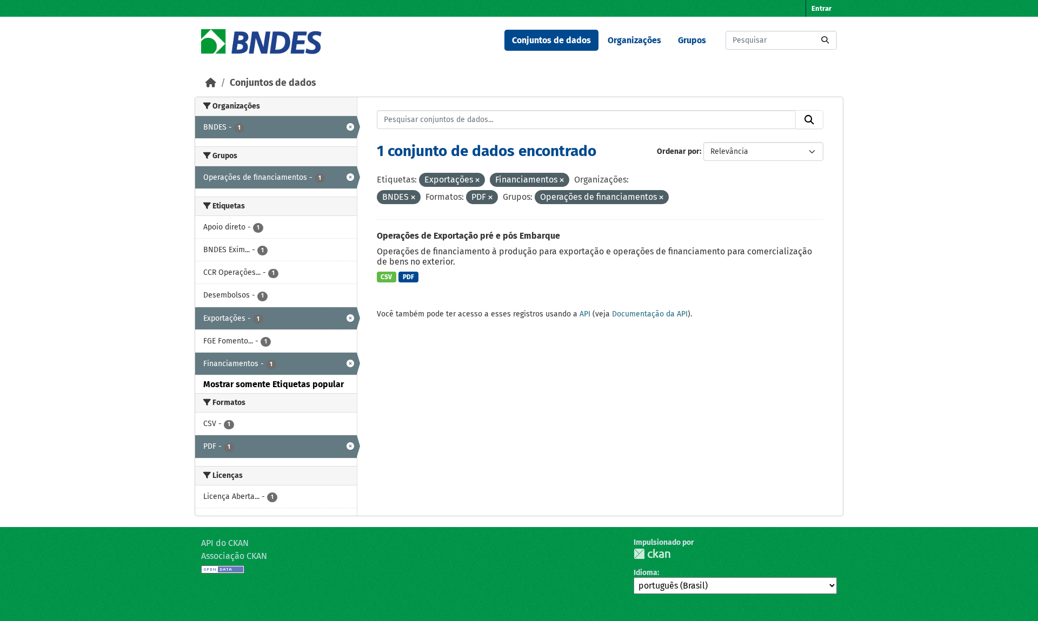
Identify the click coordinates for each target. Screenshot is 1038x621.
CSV (386, 277)
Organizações (634, 40)
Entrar (821, 8)
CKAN (652, 553)
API (585, 314)
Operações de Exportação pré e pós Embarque (468, 236)
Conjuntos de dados (551, 40)
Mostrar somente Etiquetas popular (273, 384)
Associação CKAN (234, 556)
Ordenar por (678, 151)
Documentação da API (650, 314)
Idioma (645, 572)
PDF (408, 277)
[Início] (210, 83)
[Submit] (825, 40)
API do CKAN (225, 543)
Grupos (692, 40)
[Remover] (477, 180)
